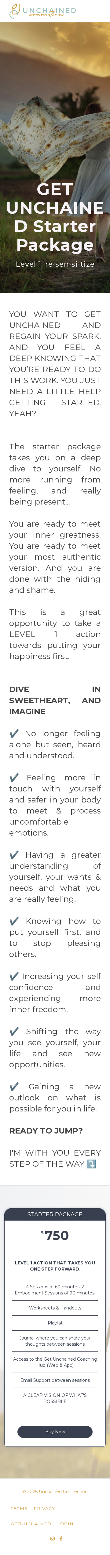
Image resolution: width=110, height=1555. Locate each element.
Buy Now (55, 1432)
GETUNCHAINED (31, 1523)
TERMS (19, 1508)
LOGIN (65, 1523)
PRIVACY (44, 1508)
